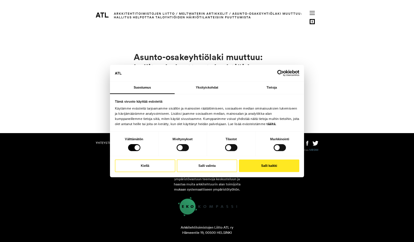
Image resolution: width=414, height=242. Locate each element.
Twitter (315, 143)
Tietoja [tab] (272, 87)
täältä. (271, 124)
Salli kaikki (269, 165)
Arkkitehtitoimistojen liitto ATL (102, 15)
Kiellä (145, 165)
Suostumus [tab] (142, 87)
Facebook (307, 143)
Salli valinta (207, 165)
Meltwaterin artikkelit (203, 13)
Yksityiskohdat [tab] (207, 87)
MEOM (313, 150)
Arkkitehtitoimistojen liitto (144, 13)
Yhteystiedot (107, 143)
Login (312, 21)
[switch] (183, 147)
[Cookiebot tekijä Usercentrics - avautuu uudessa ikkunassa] (280, 73)
